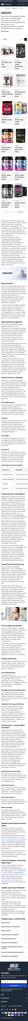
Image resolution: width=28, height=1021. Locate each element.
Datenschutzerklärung (6, 990)
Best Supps (9, 1018)
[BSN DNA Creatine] (7, 108)
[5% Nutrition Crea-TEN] (7, 50)
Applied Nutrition (11, 839)
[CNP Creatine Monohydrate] (20, 135)
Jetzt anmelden (14, 985)
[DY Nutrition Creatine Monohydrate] (20, 50)
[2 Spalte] (25, 39)
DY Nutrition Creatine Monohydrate (18, 64)
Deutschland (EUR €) (16, 1006)
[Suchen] (19, 4)
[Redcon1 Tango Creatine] (20, 108)
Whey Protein (16, 871)
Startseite (7, 8)
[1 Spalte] (22, 39)
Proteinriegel (13, 881)
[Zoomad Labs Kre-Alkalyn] (20, 191)
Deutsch (3, 1006)
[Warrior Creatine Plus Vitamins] (7, 135)
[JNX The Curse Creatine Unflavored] (7, 80)
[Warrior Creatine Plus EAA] (7, 163)
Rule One (19, 839)
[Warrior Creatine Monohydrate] (7, 191)
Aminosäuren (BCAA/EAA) (8, 880)
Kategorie (14, 8)
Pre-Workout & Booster (19, 874)
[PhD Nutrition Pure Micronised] (20, 80)
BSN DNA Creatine (7, 120)
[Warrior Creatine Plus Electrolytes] (20, 163)
